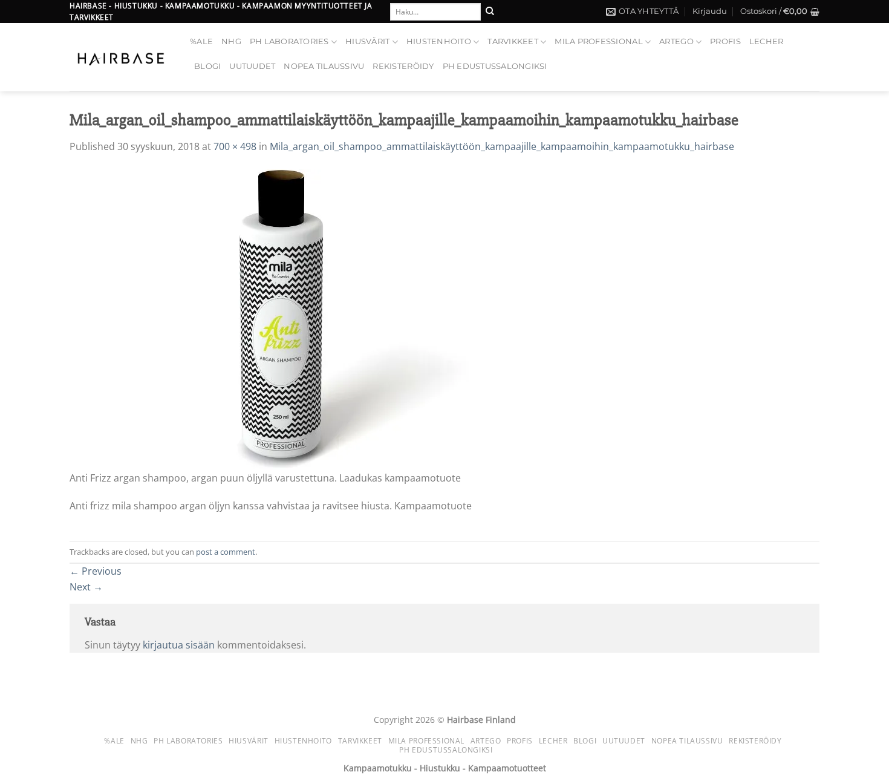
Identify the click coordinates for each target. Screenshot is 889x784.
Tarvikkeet (512, 41)
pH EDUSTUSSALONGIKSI (495, 66)
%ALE (201, 41)
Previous (96, 571)
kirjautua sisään (179, 645)
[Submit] (490, 11)
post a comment (225, 551)
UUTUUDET (252, 66)
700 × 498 (234, 146)
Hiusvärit (367, 41)
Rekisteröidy (403, 66)
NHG (231, 41)
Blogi (207, 66)
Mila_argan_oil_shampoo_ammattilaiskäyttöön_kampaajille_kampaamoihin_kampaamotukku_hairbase (502, 146)
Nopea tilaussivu (324, 66)
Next (86, 586)
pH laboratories (289, 41)
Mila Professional (598, 41)
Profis (725, 41)
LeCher (766, 41)
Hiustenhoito (438, 41)
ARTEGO (676, 41)
